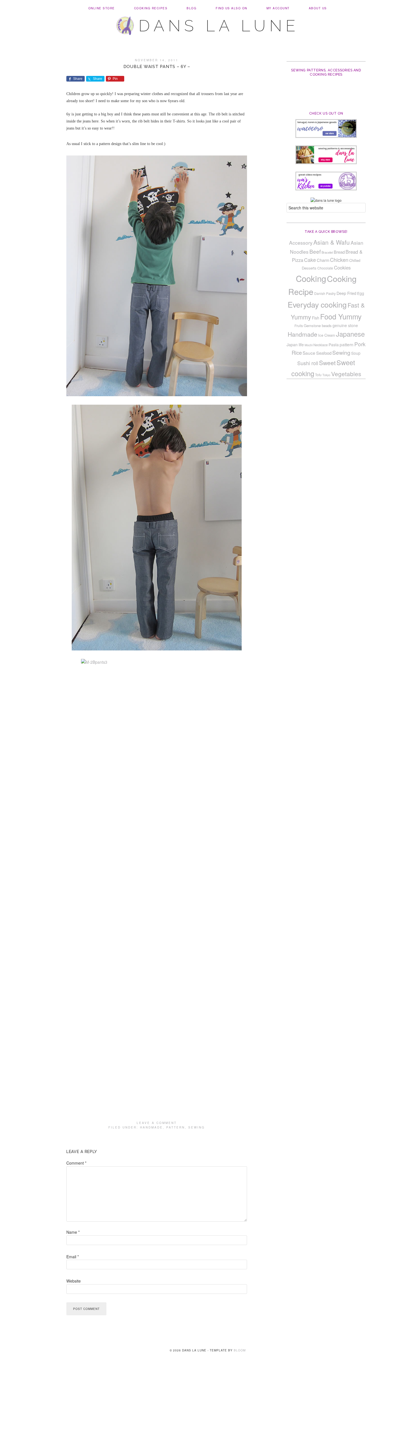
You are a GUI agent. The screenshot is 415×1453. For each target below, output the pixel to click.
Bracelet (327, 252)
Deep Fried (346, 293)
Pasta (334, 344)
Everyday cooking (317, 304)
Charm (323, 260)
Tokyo (326, 375)
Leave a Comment (157, 1123)
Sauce (309, 353)
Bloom (240, 1350)
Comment (76, 1163)
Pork (360, 344)
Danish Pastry (325, 293)
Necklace (320, 344)
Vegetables (346, 373)
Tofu (318, 374)
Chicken (339, 259)
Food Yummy (341, 316)
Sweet (327, 362)
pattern (175, 1127)
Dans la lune (219, 25)
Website (73, 1281)
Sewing (196, 1127)
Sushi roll (307, 363)
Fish (315, 318)
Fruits (298, 325)
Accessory (301, 242)
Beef (315, 251)
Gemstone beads (318, 325)
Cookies (342, 267)
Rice (297, 352)
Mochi (309, 345)
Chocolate (325, 268)
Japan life (295, 344)
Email (72, 1256)
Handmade (151, 1127)
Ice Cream (326, 335)
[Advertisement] (207, 1411)
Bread (339, 252)
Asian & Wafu (331, 242)
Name (73, 1232)
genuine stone (345, 325)
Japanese (350, 334)
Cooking (311, 278)
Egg (360, 293)
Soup (356, 353)
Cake (310, 259)
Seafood (323, 353)
